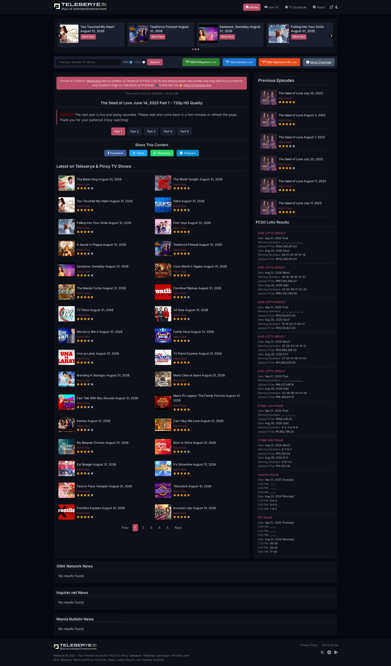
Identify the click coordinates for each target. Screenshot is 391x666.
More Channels (320, 62)
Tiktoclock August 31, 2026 (192, 486)
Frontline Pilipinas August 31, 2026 (197, 288)
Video (137, 62)
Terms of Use (330, 645)
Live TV (274, 7)
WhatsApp (163, 153)
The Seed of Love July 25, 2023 (301, 93)
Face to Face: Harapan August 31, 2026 (104, 486)
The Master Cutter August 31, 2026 (101, 288)
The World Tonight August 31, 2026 (198, 179)
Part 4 (168, 131)
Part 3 (151, 131)
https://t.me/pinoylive (197, 85)
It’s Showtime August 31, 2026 (194, 464)
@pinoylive (93, 80)
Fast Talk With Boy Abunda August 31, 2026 (107, 398)
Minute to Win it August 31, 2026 (99, 331)
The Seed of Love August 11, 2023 (302, 181)
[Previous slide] (59, 35)
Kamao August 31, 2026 (93, 421)
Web (126, 62)
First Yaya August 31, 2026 (192, 223)
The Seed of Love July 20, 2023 (301, 159)
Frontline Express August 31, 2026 (101, 508)
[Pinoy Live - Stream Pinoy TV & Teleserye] (80, 10)
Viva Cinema (241, 62)
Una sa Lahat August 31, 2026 (98, 353)
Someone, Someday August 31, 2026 (103, 266)
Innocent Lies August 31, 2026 (194, 508)
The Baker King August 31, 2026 (99, 179)
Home (254, 7)
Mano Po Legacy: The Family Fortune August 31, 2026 (207, 398)
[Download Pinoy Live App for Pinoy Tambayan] (336, 652)
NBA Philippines (203, 62)
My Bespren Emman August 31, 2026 (103, 442)
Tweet (140, 153)
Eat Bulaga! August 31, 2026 (96, 464)
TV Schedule (297, 7)
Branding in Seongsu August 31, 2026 (103, 375)
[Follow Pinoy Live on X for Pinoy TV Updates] (322, 652)
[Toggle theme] (336, 7)
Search (154, 62)
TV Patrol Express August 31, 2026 (197, 353)
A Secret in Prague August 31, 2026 (101, 244)
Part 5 (185, 131)
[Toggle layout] (331, 7)
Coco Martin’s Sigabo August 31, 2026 (200, 266)
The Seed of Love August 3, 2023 (302, 115)
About (321, 7)
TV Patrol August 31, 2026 (95, 310)
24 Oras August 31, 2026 (190, 310)
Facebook (116, 153)
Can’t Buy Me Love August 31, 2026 (198, 421)
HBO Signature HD (281, 62)
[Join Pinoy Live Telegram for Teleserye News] (329, 652)
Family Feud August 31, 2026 (193, 331)
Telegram (190, 153)
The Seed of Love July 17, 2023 (300, 203)
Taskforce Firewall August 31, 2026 (197, 244)
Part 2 (135, 131)
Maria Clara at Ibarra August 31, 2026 (199, 375)
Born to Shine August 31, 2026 (194, 442)
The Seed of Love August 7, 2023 (302, 137)
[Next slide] (331, 35)
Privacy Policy (309, 645)
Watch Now (88, 36)
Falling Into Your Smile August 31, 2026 (104, 223)
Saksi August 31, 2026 (188, 201)
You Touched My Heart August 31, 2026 (105, 201)
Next (178, 528)
